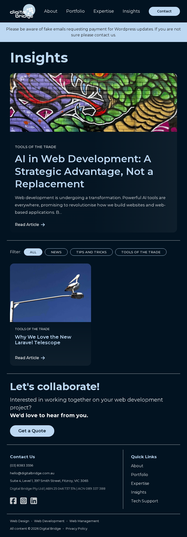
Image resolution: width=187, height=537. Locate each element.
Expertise (104, 11)
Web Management (84, 521)
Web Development (49, 521)
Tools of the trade (35, 147)
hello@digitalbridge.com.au (32, 473)
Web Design (19, 521)
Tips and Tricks (91, 252)
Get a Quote (32, 431)
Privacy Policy (76, 528)
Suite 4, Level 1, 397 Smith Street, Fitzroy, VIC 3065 (49, 481)
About (50, 11)
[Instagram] (23, 500)
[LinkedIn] (33, 500)
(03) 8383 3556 (21, 465)
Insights (131, 11)
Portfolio (75, 11)
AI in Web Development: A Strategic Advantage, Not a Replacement (84, 171)
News (56, 252)
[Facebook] (13, 500)
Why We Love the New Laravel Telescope (43, 339)
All (33, 252)
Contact (164, 11)
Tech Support (144, 501)
